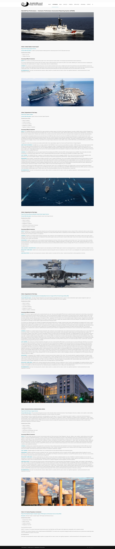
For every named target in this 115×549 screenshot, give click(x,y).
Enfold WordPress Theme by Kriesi (39, 547)
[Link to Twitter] (89, 547)
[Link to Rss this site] (93, 547)
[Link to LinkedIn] (87, 547)
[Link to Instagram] (91, 547)
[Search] (92, 4)
